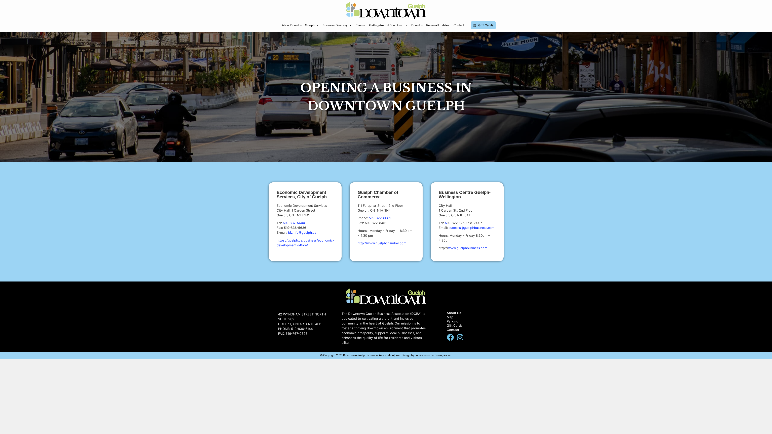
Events (360, 25)
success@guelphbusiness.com (472, 228)
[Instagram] (460, 337)
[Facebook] (450, 337)
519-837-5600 (294, 223)
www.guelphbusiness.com (467, 248)
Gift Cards (455, 325)
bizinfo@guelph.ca (302, 232)
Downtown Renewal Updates (430, 25)
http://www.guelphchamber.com (382, 243)
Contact (459, 25)
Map (450, 317)
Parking (452, 321)
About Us (454, 313)
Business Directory (335, 25)
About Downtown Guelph (298, 25)
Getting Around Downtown (386, 25)
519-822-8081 (380, 218)
